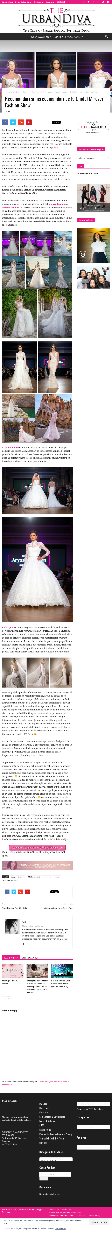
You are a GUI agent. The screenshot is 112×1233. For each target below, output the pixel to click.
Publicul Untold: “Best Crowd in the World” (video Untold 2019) (60, 984)
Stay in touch (9, 1101)
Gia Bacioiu (38, 2)
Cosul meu (50, 2)
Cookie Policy (45, 1130)
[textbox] (93, 158)
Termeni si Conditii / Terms (51, 1138)
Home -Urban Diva (23, 2)
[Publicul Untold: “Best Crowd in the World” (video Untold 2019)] (62, 971)
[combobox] (93, 157)
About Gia (66, 1209)
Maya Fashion (58, 204)
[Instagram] (88, 2)
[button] (106, 36)
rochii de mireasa (10, 880)
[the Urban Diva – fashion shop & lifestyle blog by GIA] (56, 18)
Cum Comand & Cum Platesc (52, 1116)
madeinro (47, 877)
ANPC (41, 1125)
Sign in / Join (7, 2)
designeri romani (18, 877)
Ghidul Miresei (34, 877)
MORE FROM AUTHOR (30, 957)
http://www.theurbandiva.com (32, 926)
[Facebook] (84, 2)
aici (56, 147)
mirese (57, 877)
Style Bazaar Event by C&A (15, 908)
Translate (98, 1109)
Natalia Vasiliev (10, 207)
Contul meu (44, 1108)
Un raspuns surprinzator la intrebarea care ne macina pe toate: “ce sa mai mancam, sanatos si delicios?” (37, 986)
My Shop (43, 1103)
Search (44, 1178)
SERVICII (57, 36)
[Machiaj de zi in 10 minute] (12, 971)
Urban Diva (54, 1209)
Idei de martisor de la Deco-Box (57, 908)
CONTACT (61, 2)
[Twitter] (103, 2)
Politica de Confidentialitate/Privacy (55, 1134)
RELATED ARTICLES (11, 957)
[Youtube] (108, 2)
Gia (8, 111)
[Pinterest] (93, 2)
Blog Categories (73, 36)
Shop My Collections (39, 36)
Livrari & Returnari (47, 1121)
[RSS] (98, 2)
